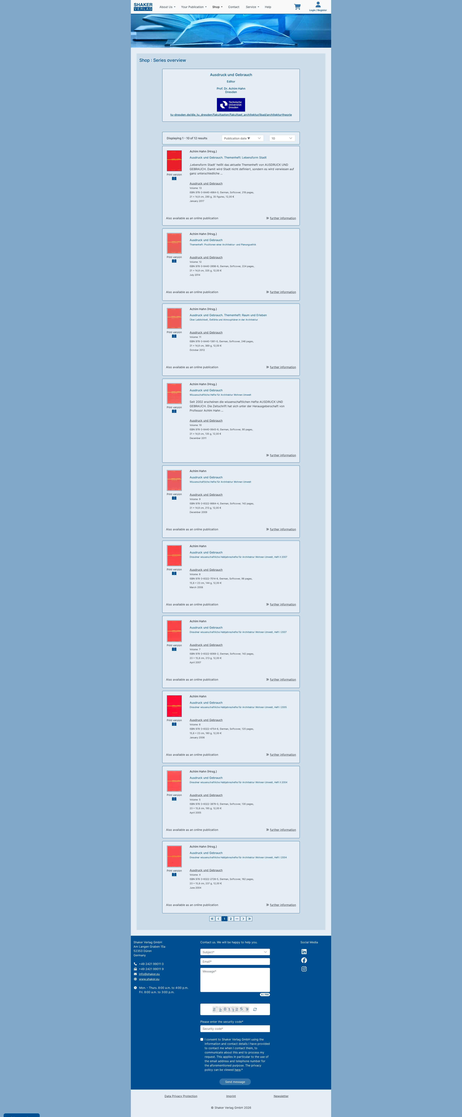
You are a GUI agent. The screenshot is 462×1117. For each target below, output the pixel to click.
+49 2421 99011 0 (151, 964)
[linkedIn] (304, 951)
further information (283, 218)
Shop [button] (218, 7)
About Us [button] (166, 7)
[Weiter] (243, 918)
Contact (234, 7)
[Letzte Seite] (249, 918)
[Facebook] (304, 960)
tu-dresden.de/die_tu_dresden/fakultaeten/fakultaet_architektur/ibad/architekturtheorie (231, 114)
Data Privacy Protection (181, 1096)
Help (268, 7)
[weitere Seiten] (237, 918)
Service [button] (251, 7)
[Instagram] (304, 969)
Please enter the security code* (221, 1021)
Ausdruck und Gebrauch (206, 183)
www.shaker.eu (149, 979)
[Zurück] (218, 918)
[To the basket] (297, 7)
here (238, 1069)
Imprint (231, 1096)
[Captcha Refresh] (255, 1009)
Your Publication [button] (192, 7)
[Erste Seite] (212, 918)
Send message (235, 1082)
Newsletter (281, 1096)
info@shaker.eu (149, 974)
